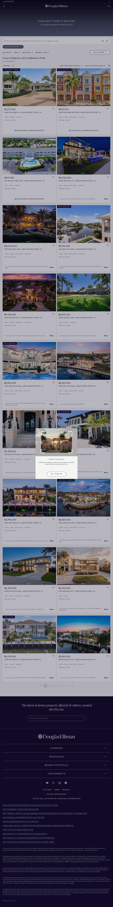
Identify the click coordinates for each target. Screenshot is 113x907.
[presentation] (56, 474)
